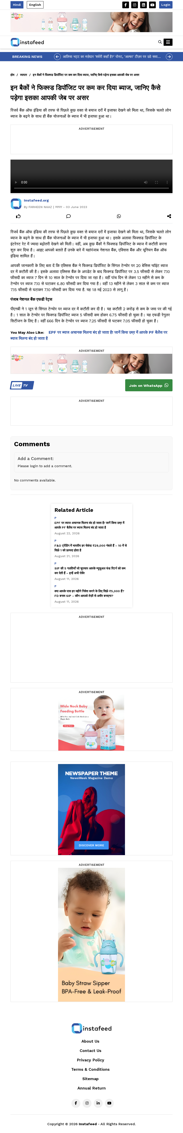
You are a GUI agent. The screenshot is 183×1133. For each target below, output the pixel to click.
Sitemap (90, 1078)
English (35, 4)
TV (20, 385)
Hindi (17, 4)
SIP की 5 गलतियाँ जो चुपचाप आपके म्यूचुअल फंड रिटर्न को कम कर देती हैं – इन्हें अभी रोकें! (89, 570)
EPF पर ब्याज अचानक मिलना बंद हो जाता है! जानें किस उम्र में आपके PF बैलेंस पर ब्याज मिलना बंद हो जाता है (89, 525)
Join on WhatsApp (146, 385)
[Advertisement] (91, 143)
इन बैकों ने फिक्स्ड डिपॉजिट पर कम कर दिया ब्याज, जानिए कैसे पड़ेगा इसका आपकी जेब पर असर (86, 75)
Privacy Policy (90, 1060)
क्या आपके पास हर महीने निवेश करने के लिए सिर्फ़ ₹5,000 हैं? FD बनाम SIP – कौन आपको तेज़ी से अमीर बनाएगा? (89, 593)
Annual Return (91, 1088)
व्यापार (23, 75)
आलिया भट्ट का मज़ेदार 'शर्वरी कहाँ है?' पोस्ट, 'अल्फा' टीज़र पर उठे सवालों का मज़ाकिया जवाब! (112, 56)
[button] (160, 42)
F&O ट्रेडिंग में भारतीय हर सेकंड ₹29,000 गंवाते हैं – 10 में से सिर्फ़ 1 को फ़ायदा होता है (90, 548)
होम (12, 75)
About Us (90, 1041)
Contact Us (90, 1050)
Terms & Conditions (90, 1069)
